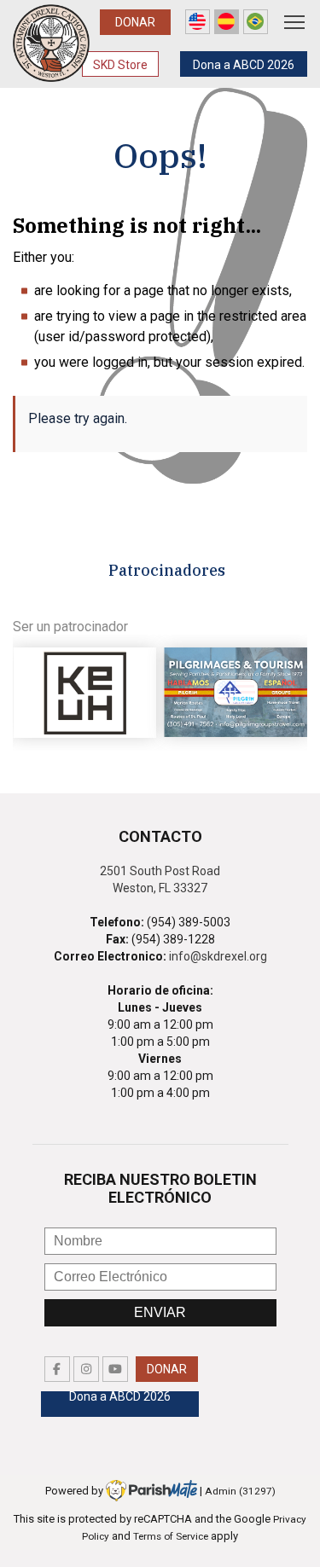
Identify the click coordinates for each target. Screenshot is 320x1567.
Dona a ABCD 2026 (243, 65)
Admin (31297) (240, 1491)
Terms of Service (170, 1536)
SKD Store (120, 65)
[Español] (227, 22)
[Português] (256, 22)
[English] (198, 22)
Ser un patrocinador (70, 626)
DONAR (135, 22)
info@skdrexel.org (218, 956)
